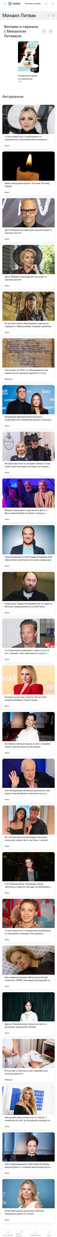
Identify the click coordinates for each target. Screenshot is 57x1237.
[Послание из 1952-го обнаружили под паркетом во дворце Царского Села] (28, 360)
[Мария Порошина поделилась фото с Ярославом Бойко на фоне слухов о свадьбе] (28, 500)
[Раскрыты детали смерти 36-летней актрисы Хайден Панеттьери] (28, 687)
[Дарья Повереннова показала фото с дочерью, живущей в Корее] (28, 1014)
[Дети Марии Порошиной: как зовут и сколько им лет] (28, 267)
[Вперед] (50, 31)
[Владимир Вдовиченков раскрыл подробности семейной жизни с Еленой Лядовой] (28, 407)
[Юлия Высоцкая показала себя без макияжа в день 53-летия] (28, 1201)
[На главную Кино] (16, 3)
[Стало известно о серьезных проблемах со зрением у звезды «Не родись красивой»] (28, 921)
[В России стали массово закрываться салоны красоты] (28, 1061)
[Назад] (44, 31)
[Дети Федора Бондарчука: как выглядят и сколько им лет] (28, 220)
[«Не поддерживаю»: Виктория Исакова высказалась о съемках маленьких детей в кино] (28, 1154)
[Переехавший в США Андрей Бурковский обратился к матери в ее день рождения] (28, 547)
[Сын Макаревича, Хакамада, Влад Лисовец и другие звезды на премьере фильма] (28, 874)
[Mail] (10, 3)
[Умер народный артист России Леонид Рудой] (28, 173)
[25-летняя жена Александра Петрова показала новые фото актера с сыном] (28, 827)
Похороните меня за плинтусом (27, 77)
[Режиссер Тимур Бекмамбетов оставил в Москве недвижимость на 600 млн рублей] (28, 594)
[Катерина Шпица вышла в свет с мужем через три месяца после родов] (28, 734)
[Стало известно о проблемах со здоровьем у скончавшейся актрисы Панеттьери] (28, 127)
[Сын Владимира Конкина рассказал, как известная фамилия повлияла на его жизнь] (28, 780)
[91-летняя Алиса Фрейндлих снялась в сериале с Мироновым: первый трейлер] (28, 313)
